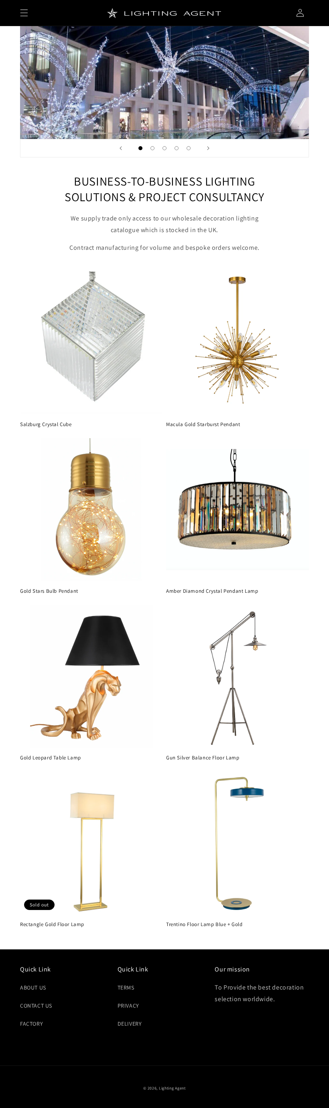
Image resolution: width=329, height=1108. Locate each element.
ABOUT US (33, 987)
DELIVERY (130, 1023)
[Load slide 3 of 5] (164, 148)
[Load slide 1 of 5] (140, 148)
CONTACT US (36, 1005)
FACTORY (31, 1023)
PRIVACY (128, 1005)
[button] (24, 13)
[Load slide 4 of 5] (177, 148)
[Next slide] (208, 148)
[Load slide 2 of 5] (152, 148)
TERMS (126, 987)
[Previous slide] (121, 148)
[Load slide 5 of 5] (189, 148)
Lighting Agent (172, 1088)
